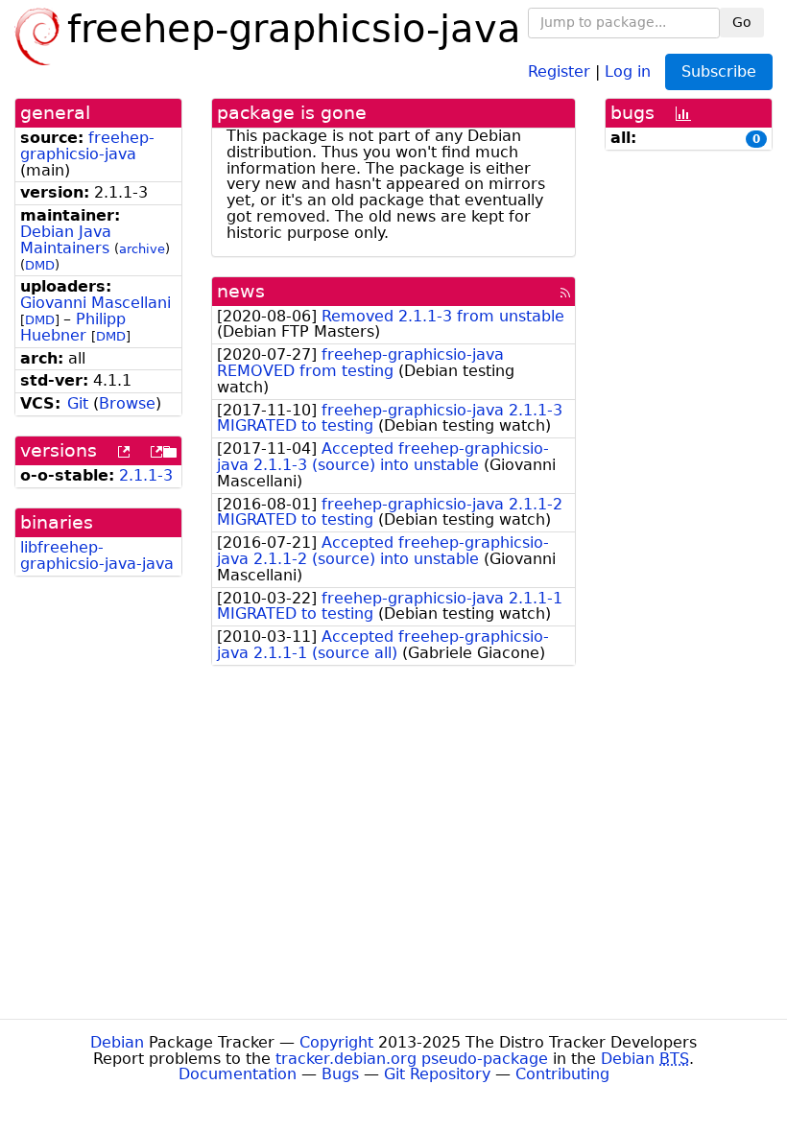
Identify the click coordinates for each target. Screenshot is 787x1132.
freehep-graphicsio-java (87, 146)
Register (559, 70)
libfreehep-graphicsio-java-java (97, 555)
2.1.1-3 (146, 475)
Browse (127, 403)
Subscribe (718, 71)
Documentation (238, 1074)
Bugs (340, 1074)
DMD (40, 265)
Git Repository (437, 1074)
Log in (628, 70)
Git (77, 403)
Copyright (336, 1042)
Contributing (562, 1074)
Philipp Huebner (73, 327)
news (241, 291)
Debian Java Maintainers (65, 240)
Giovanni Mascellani (95, 303)
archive (142, 249)
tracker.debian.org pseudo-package (411, 1058)
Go (741, 22)
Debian (117, 1042)
